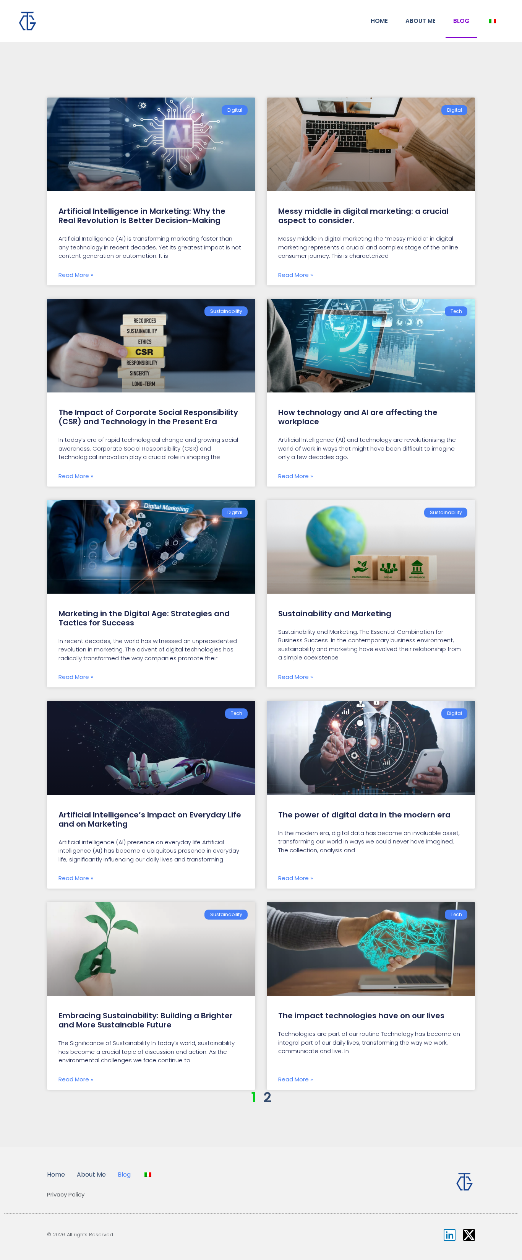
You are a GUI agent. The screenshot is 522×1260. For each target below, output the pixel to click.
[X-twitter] (469, 1235)
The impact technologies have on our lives (361, 1015)
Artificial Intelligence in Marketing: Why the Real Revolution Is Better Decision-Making (141, 216)
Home (379, 21)
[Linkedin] (450, 1235)
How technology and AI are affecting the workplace (358, 417)
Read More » (75, 275)
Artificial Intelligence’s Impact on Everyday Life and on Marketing (149, 819)
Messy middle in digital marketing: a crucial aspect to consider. (363, 216)
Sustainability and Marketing (335, 613)
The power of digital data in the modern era (364, 814)
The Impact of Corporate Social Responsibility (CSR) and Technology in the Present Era (148, 417)
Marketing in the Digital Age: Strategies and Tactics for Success (144, 618)
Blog (461, 21)
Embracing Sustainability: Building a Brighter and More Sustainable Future (145, 1020)
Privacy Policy (65, 1194)
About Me (420, 21)
